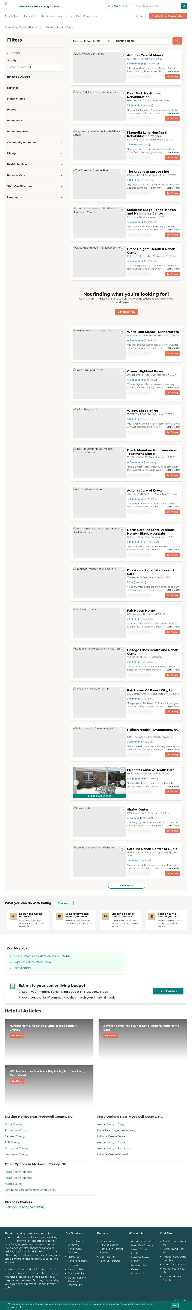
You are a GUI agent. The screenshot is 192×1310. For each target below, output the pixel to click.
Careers (135, 1269)
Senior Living (11, 27)
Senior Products (77, 1260)
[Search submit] (177, 41)
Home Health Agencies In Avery (116, 1130)
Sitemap (73, 1265)
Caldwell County (15, 1136)
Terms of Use (33, 1284)
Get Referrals (108, 1256)
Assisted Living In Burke (111, 1142)
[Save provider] (122, 55)
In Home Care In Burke (111, 1136)
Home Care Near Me (175, 1264)
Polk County (12, 1142)
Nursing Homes (28, 27)
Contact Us (137, 1273)
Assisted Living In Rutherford (114, 1148)
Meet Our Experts (142, 1245)
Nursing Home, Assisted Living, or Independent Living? (44, 1030)
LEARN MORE (173, 71)
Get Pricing (172, 76)
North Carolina (46, 27)
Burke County (13, 1124)
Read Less (63, 903)
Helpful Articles (22, 968)
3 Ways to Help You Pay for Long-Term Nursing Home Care (141, 1030)
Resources (74, 1256)
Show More (126, 885)
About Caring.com (142, 1241)
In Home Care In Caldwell (112, 1154)
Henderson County (16, 1154)
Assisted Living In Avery (111, 1124)
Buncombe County (16, 1148)
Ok (174, 1305)
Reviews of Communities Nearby (32, 962)
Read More (17, 1035)
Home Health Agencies (18, 1171)
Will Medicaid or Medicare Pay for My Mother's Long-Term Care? (48, 1076)
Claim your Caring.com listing (25, 1207)
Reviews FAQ (139, 1265)
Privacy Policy (76, 1273)
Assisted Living (13, 1183)
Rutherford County (16, 1130)
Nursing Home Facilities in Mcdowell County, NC (41, 956)
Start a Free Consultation (168, 16)
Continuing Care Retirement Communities (30, 1189)
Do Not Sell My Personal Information (77, 1281)
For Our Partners (110, 1260)
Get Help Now (126, 311)
